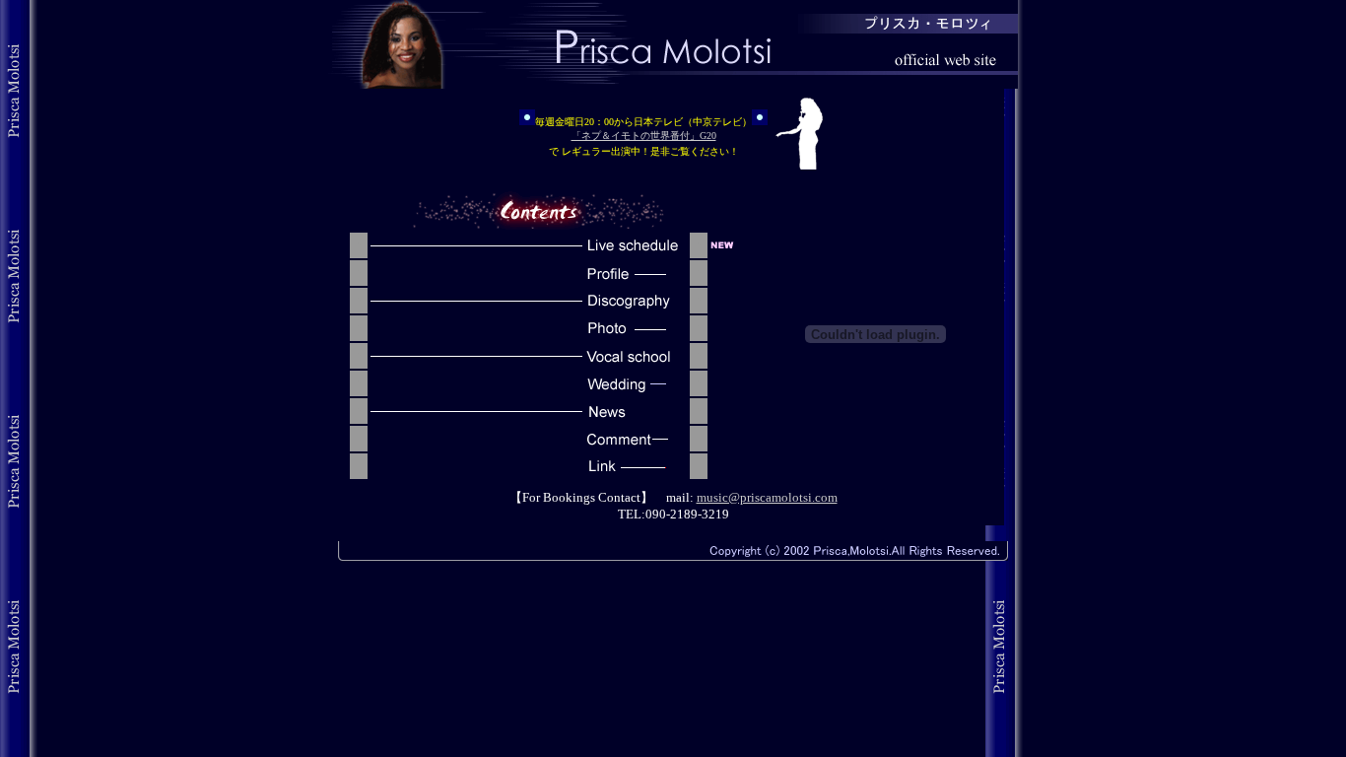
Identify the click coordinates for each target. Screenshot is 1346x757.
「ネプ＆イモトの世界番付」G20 (644, 135)
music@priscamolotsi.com (767, 497)
